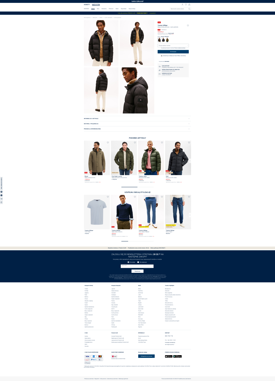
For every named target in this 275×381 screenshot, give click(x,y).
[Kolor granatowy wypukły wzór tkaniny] (112, 237)
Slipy (86, 316)
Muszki (113, 318)
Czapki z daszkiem (89, 314)
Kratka (166, 298)
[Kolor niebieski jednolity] (144, 237)
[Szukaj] (189, 8)
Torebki (86, 288)
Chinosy (113, 324)
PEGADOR (140, 314)
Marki (117, 8)
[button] (182, 4)
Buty (98, 8)
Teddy (166, 300)
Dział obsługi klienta (142, 340)
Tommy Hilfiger (163, 25)
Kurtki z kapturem (89, 308)
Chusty (86, 298)
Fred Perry (140, 290)
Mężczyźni (96, 4)
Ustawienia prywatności (112, 378)
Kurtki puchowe (117, 17)
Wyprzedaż (123, 8)
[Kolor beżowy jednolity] (139, 183)
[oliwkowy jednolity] (167, 41)
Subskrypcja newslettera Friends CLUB (119, 342)
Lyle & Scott (140, 306)
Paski (86, 294)
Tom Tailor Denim (142, 322)
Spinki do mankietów (116, 320)
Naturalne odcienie (169, 310)
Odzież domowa (115, 290)
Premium (111, 8)
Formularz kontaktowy (170, 342)
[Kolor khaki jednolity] (85, 183)
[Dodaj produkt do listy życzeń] (188, 25)
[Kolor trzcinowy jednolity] (144, 183)
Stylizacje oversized (169, 312)
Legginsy (87, 292)
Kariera (86, 336)
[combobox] (173, 45)
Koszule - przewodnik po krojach (172, 320)
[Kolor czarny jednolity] (142, 183)
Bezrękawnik (168, 288)
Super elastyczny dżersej (170, 308)
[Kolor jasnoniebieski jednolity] (88, 235)
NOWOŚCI (86, 8)
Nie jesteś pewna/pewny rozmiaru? (173, 48)
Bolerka (86, 312)
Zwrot (139, 338)
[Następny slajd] (190, 161)
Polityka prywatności (118, 277)
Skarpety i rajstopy (89, 300)
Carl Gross (140, 292)
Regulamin (97, 378)
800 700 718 (169, 336)
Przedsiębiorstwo (88, 342)
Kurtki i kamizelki (108, 17)
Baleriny (86, 296)
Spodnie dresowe (115, 296)
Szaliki (112, 322)
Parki (112, 316)
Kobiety (87, 4)
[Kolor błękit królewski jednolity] (166, 235)
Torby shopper (88, 322)
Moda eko (167, 290)
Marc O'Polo (141, 324)
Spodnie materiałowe (89, 306)
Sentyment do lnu (169, 302)
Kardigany (113, 294)
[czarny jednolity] (159, 41)
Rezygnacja (155, 276)
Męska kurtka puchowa (163, 27)
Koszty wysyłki (171, 33)
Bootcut (86, 324)
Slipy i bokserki (114, 304)
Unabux (140, 304)
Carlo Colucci (141, 312)
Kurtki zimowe (114, 314)
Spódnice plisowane (89, 326)
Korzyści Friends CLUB (116, 336)
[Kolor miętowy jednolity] (90, 235)
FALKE (139, 310)
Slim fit (112, 308)
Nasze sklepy (132, 8)
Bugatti (140, 302)
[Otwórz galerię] (101, 43)
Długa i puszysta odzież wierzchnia (172, 294)
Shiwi (139, 316)
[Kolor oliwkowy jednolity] (115, 237)
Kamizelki (113, 292)
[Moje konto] (182, 4)
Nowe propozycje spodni (170, 316)
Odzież (93, 8)
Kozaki (86, 302)
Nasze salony (88, 338)
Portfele (86, 290)
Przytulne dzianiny (169, 304)
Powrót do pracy (168, 296)
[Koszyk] (189, 4)
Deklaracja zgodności (123, 378)
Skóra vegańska (168, 292)
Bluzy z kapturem (88, 310)
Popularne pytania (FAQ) (143, 336)
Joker (139, 294)
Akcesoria (104, 8)
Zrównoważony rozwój (90, 340)
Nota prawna (103, 378)
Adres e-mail (124, 265)
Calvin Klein (140, 308)
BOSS (139, 288)
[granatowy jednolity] (163, 41)
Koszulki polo (114, 306)
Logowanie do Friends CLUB (117, 340)
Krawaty (113, 302)
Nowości (87, 346)
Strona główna (87, 17)
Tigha (139, 300)
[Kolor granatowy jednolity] (169, 183)
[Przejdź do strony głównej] (137, 1)
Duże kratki (167, 306)
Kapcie (86, 304)
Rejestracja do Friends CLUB (117, 338)
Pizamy (113, 300)
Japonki (113, 288)
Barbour (140, 296)
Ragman (140, 326)
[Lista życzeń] (186, 4)
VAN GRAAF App (142, 342)
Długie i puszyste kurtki (170, 314)
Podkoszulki (114, 326)
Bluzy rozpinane (88, 320)
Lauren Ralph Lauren (142, 298)
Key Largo (140, 318)
